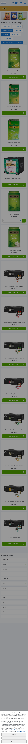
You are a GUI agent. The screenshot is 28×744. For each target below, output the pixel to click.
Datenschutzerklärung (21, 731)
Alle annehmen (14, 741)
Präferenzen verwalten (14, 738)
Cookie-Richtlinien (15, 729)
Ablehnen (14, 734)
